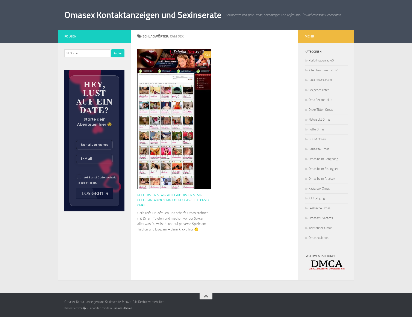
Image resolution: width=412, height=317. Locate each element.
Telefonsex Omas (320, 228)
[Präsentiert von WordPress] (84, 308)
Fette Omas (316, 129)
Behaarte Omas (319, 149)
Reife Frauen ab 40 (151, 195)
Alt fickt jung (317, 198)
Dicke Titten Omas (321, 110)
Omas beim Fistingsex (323, 169)
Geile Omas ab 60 (149, 200)
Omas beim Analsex (322, 179)
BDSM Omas (317, 139)
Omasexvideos (319, 238)
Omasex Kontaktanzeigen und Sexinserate (142, 15)
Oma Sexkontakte (320, 100)
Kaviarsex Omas (319, 188)
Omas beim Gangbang (323, 159)
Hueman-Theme (122, 308)
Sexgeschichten (319, 90)
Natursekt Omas (319, 119)
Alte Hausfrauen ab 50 (184, 195)
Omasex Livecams (177, 200)
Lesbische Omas (319, 208)
